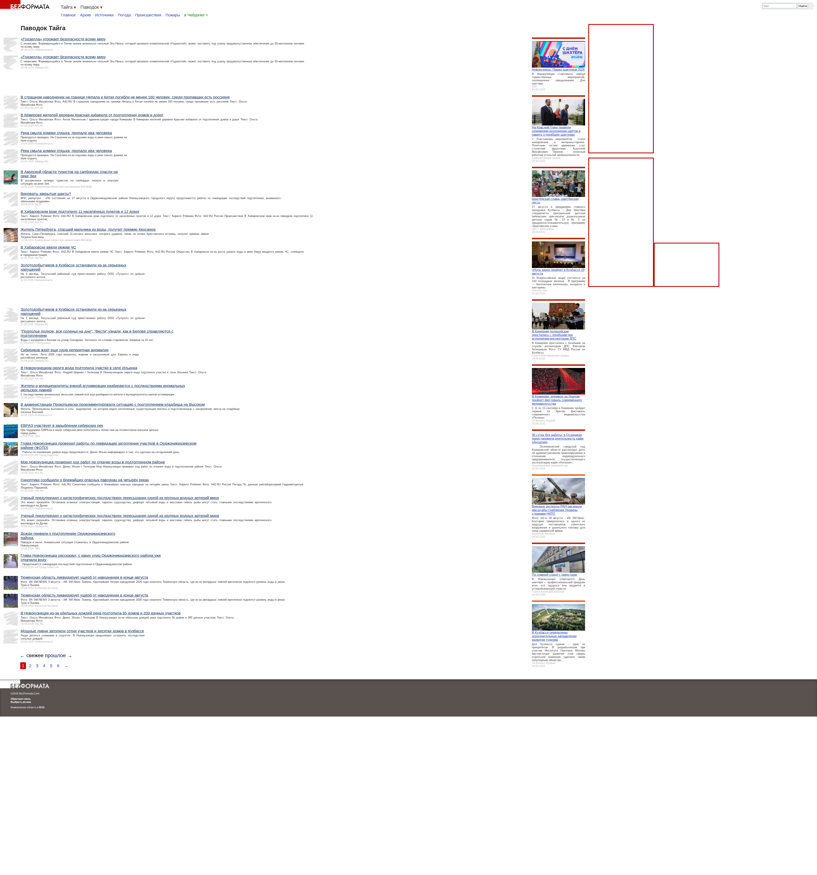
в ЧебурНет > (196, 15)
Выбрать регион (21, 702)
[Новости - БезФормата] (25, 5)
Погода (124, 15)
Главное (68, 15)
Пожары (173, 15)
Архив (85, 15)
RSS (41, 707)
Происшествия (148, 15)
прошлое (55, 655)
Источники (104, 15)
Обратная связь (21, 698)
